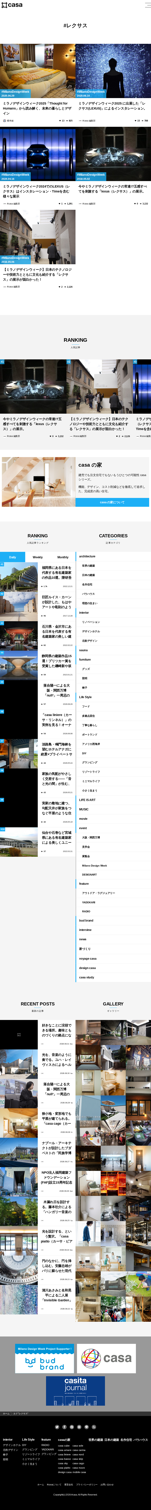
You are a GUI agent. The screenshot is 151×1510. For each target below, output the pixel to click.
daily (12, 557)
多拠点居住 (88, 715)
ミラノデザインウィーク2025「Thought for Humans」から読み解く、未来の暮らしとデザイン (37, 108)
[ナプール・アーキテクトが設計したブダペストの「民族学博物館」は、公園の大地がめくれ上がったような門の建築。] (19, 1152)
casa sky (63, 1463)
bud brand (86, 920)
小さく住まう (89, 790)
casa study (86, 977)
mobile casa (79, 1472)
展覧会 (86, 856)
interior (84, 612)
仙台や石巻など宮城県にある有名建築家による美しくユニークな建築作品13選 (56, 838)
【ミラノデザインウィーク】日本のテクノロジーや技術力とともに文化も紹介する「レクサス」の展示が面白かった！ (37, 274)
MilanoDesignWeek (16, 91)
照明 (84, 678)
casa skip (78, 1458)
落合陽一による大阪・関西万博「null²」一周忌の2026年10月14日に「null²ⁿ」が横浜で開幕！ (56, 691)
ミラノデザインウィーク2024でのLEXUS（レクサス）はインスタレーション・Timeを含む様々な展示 (36, 191)
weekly (38, 557)
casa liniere (64, 1454)
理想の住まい (89, 603)
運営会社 (68, 1484)
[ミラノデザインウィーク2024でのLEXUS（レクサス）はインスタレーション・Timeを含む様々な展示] (38, 154)
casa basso (64, 1458)
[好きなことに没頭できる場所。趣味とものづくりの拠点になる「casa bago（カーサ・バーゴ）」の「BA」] (19, 1034)
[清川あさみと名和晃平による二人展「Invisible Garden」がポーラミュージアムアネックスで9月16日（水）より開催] (19, 1299)
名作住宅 (87, 584)
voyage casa (87, 958)
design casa (87, 968)
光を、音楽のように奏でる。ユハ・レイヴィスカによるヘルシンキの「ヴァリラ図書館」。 (56, 1060)
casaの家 (64, 1439)
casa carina (79, 1450)
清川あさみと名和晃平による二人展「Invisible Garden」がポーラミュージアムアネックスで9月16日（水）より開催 (57, 1295)
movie (83, 818)
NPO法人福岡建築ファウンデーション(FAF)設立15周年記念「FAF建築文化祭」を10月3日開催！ (56, 1178)
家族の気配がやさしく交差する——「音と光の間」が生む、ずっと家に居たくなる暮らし (56, 779)
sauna (83, 650)
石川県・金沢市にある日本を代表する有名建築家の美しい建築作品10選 (56, 632)
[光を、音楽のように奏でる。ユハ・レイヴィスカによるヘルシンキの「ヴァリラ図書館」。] (19, 1064)
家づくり (85, 948)
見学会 (86, 846)
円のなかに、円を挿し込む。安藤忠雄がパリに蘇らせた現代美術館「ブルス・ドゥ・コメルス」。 (56, 1266)
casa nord (78, 1454)
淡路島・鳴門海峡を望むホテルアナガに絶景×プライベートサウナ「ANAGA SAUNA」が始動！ (56, 749)
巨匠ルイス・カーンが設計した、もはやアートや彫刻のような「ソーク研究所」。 (56, 602)
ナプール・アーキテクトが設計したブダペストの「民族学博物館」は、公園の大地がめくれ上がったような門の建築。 (56, 1148)
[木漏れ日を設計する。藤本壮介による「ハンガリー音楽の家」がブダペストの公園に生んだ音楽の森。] (19, 1211)
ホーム (40, 1484)
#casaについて (54, 1484)
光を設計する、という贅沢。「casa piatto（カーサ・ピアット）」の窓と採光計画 (57, 1237)
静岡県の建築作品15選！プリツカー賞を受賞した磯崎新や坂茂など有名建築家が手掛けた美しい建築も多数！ (57, 661)
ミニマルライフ (91, 781)
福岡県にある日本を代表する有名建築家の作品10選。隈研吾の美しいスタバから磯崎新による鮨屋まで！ (57, 573)
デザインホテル (91, 631)
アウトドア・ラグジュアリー (98, 893)
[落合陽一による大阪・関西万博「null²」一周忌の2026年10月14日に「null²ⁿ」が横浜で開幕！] (19, 1093)
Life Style (85, 697)
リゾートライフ (91, 771)
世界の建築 (88, 565)
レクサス (76, 25)
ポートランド (89, 734)
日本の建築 (88, 575)
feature (84, 883)
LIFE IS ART (87, 800)
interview (85, 929)
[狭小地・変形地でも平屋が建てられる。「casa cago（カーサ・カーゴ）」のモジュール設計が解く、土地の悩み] (19, 1123)
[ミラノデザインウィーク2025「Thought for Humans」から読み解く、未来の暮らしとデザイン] (38, 71)
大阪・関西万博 (91, 837)
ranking (75, 343)
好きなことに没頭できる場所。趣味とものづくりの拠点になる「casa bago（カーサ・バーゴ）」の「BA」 (56, 1030)
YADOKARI (88, 902)
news (82, 939)
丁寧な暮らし (89, 725)
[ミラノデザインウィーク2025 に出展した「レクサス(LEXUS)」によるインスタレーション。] (113, 71)
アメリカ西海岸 (91, 743)
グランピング (89, 762)
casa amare (64, 1450)
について (112, 502)
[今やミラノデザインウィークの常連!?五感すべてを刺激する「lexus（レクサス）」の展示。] (113, 154)
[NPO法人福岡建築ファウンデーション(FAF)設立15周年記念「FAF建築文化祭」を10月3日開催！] (19, 1182)
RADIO (86, 911)
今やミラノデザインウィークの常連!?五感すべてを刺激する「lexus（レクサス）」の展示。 (112, 189)
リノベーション (91, 621)
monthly (62, 557)
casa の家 (90, 465)
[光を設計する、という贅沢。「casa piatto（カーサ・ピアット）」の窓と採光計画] (19, 1241)
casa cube (64, 1445)
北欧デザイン (89, 640)
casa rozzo (79, 1467)
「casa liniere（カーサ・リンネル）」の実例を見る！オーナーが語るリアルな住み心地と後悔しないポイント (56, 720)
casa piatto (64, 1467)
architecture (87, 556)
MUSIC (84, 809)
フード (86, 706)
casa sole (78, 1445)
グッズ (86, 668)
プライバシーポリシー (87, 1484)
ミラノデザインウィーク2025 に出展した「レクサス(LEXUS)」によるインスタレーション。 (112, 106)
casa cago (78, 1463)
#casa (74, 1494)
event (83, 828)
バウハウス (88, 593)
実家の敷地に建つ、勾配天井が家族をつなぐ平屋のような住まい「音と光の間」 (56, 808)
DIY (84, 753)
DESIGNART (89, 874)
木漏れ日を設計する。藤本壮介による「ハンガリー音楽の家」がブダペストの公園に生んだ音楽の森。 (56, 1207)
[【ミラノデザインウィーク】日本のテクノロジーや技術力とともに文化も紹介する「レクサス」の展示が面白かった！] (38, 237)
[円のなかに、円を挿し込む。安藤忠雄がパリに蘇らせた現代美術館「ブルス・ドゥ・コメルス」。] (19, 1270)
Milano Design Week (94, 865)
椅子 (84, 687)
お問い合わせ (107, 1484)
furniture (85, 659)
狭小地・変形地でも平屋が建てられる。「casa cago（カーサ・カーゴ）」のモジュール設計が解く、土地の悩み (56, 1119)
